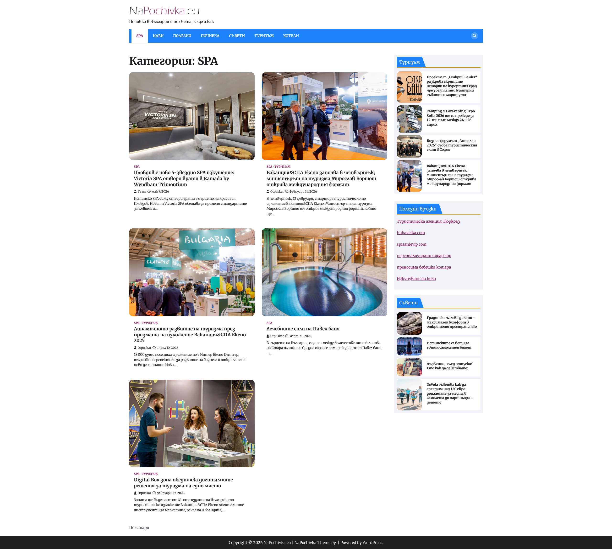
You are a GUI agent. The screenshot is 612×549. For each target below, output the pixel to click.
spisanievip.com (411, 244)
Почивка (210, 35)
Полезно (182, 35)
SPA (139, 35)
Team (142, 191)
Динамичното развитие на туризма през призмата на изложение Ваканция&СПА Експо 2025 (190, 335)
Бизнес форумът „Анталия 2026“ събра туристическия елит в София (452, 145)
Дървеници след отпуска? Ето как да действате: (450, 365)
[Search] (474, 35)
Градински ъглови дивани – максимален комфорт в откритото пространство (452, 322)
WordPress (372, 542)
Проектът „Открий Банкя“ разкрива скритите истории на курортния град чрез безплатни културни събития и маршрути (452, 86)
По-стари (139, 527)
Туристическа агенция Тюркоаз (428, 221)
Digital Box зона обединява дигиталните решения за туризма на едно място (183, 483)
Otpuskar (277, 191)
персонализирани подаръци (424, 255)
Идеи (158, 35)
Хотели (291, 35)
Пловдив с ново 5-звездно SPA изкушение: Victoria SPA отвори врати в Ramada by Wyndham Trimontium (184, 178)
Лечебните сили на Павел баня (303, 329)
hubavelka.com (411, 232)
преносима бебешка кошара (424, 267)
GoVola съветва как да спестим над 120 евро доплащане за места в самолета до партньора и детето (450, 393)
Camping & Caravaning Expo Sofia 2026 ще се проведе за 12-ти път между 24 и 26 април (451, 118)
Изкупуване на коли (416, 278)
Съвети (237, 35)
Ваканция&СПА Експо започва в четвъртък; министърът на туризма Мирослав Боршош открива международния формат (321, 178)
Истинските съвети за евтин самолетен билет (449, 345)
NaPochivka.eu (277, 542)
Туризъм (264, 35)
